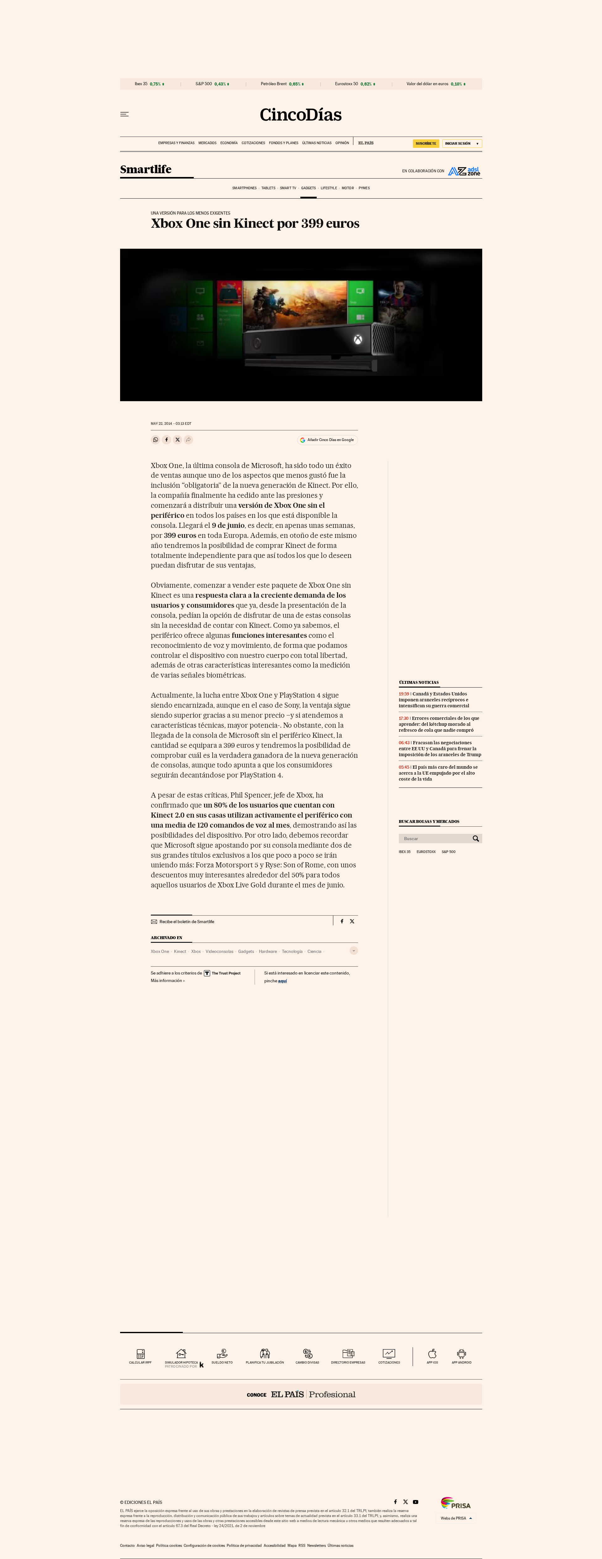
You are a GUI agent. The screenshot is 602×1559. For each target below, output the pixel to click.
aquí (282, 980)
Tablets (268, 188)
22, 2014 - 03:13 (171, 424)
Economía (229, 143)
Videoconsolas (219, 951)
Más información (166, 980)
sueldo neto (222, 1362)
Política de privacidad (244, 1545)
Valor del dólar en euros (427, 84)
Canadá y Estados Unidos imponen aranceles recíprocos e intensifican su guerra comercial (434, 700)
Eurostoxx (426, 852)
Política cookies (169, 1545)
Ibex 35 (141, 84)
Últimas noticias (316, 143)
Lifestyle (329, 188)
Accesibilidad (275, 1545)
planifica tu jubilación (265, 1362)
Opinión (342, 143)
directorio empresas (348, 1362)
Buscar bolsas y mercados (429, 821)
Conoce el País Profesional (301, 1394)
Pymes (364, 188)
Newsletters (316, 1545)
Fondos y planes (283, 143)
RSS (301, 1545)
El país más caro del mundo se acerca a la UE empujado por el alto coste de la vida (438, 773)
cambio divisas (307, 1362)
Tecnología (292, 951)
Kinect (180, 951)
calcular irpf (140, 1362)
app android (462, 1362)
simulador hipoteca (181, 1362)
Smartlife (146, 170)
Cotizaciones (253, 143)
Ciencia (314, 951)
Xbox (196, 951)
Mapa (292, 1545)
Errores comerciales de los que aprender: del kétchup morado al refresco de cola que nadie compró (439, 724)
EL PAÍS (363, 141)
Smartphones (244, 188)
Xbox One (160, 951)
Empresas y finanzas (176, 143)
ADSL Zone (463, 171)
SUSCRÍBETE (426, 143)
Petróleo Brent (274, 84)
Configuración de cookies (204, 1545)
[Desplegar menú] (124, 114)
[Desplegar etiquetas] (354, 950)
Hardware (268, 951)
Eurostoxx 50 (346, 84)
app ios (432, 1362)
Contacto (127, 1545)
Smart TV (288, 188)
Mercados (207, 143)
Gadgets (308, 188)
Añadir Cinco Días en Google (331, 440)
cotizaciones (389, 1362)
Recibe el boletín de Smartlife (187, 921)
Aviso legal (145, 1545)
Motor (348, 188)
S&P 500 (204, 84)
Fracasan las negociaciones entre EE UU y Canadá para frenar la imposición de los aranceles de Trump (440, 748)
